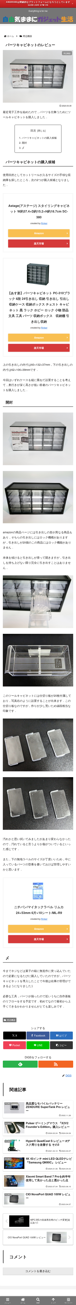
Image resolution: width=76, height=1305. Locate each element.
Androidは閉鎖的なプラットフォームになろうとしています (38, 2)
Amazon (39, 233)
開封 (24, 142)
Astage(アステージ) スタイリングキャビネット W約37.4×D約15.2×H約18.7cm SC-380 (39, 211)
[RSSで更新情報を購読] (55, 1064)
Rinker (44, 223)
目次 (33, 130)
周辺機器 (11, 1019)
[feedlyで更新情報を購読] (20, 1064)
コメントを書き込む (38, 1271)
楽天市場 (39, 243)
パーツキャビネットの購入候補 (39, 137)
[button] (61, 1045)
